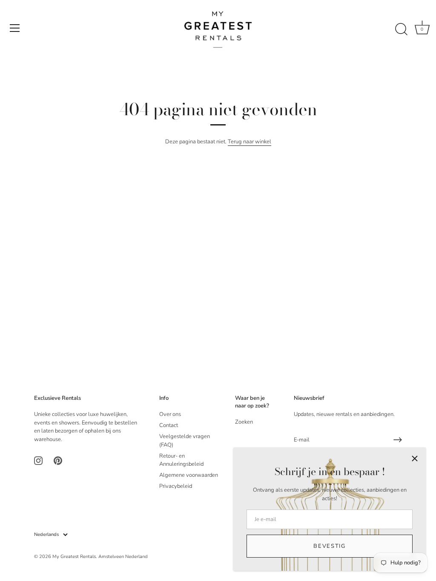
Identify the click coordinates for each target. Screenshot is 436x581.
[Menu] (15, 28)
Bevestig (329, 546)
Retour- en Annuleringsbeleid (181, 460)
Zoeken (244, 422)
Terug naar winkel (249, 141)
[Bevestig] (397, 440)
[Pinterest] (58, 460)
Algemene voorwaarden (188, 475)
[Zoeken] (401, 29)
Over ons (170, 414)
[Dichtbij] (414, 458)
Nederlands (46, 535)
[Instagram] (38, 460)
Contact (168, 425)
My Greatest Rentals (74, 556)
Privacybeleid (175, 486)
